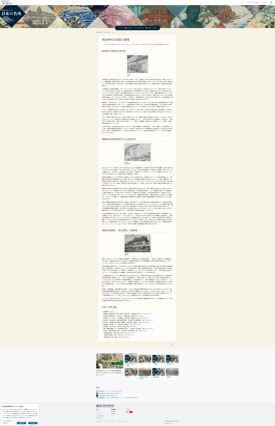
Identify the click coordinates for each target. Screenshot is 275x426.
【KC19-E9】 (145, 322)
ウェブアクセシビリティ (122, 421)
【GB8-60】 (126, 337)
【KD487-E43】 (143, 318)
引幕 (152, 97)
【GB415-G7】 (136, 324)
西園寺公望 (112, 263)
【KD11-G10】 (149, 328)
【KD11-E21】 (130, 333)
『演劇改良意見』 (122, 266)
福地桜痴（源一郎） (107, 168)
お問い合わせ (99, 418)
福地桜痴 (133, 275)
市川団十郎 (124, 277)
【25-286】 (133, 326)
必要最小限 (21, 423)
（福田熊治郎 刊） (117, 215)
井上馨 (112, 197)
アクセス (98, 411)
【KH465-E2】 (149, 320)
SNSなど (128, 409)
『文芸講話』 (119, 316)
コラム (113, 32)
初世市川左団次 (150, 181)
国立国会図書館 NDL (107, 395)
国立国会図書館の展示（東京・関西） (109, 393)
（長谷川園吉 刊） (128, 215)
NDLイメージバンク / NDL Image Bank (110, 391)
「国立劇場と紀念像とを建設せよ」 (158, 291)
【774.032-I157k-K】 (146, 314)
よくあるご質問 (99, 416)
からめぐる (128, 28)
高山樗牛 (143, 291)
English (271, 4)
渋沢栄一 (118, 263)
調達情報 (113, 413)
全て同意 (33, 423)
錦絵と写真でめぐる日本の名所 (103, 32)
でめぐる (139, 28)
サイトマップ (99, 413)
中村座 (136, 79)
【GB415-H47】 (142, 331)
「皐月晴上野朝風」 (144, 217)
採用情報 (113, 411)
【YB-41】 (111, 312)
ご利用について (174, 345)
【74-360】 (141, 316)
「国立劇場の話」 (107, 293)
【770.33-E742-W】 (128, 335)
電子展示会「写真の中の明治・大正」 (124, 44)
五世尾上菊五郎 (141, 181)
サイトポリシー (99, 421)
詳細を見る (5, 423)
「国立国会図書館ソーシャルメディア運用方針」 (120, 397)
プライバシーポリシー (110, 421)
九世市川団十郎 (131, 181)
